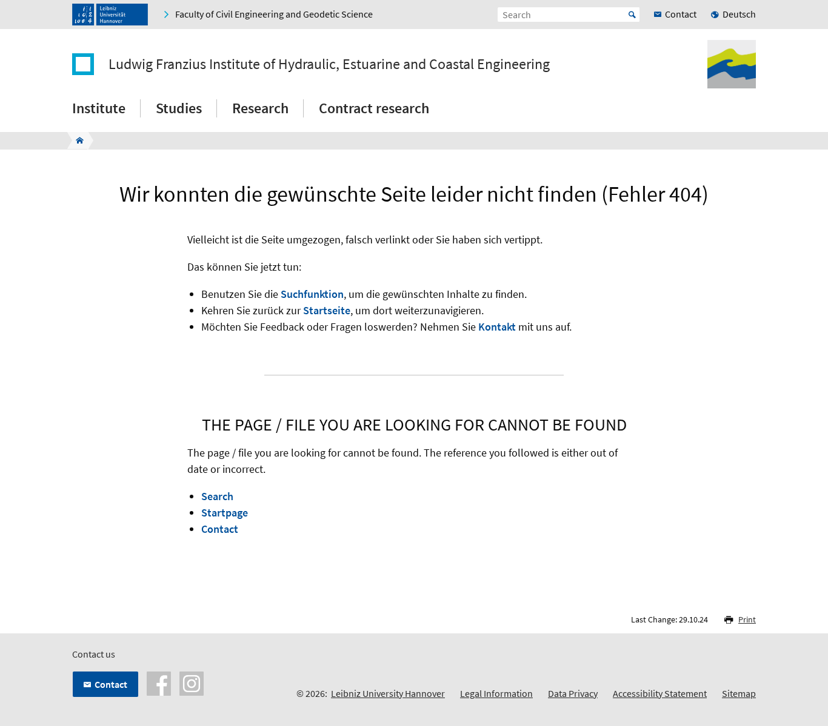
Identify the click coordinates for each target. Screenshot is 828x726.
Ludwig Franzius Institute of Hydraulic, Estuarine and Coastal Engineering (329, 64)
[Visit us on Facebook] (159, 682)
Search (217, 496)
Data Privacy (573, 693)
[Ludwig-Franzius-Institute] (76, 140)
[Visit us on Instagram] (191, 682)
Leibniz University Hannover (388, 693)
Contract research (374, 108)
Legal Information (496, 693)
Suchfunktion (312, 294)
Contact (219, 529)
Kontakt (497, 327)
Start (632, 14)
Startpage (224, 513)
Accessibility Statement (660, 693)
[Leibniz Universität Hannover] (110, 14)
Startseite (326, 310)
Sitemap (739, 693)
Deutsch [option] (739, 14)
